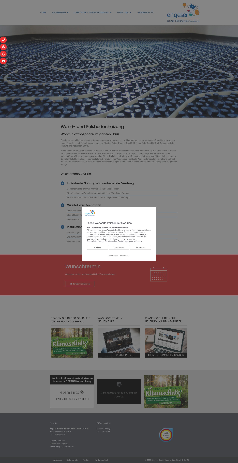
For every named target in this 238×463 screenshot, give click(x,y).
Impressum (124, 255)
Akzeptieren (140, 247)
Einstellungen (119, 247)
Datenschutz (113, 255)
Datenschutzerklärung (95, 241)
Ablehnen (97, 247)
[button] (3, 40)
